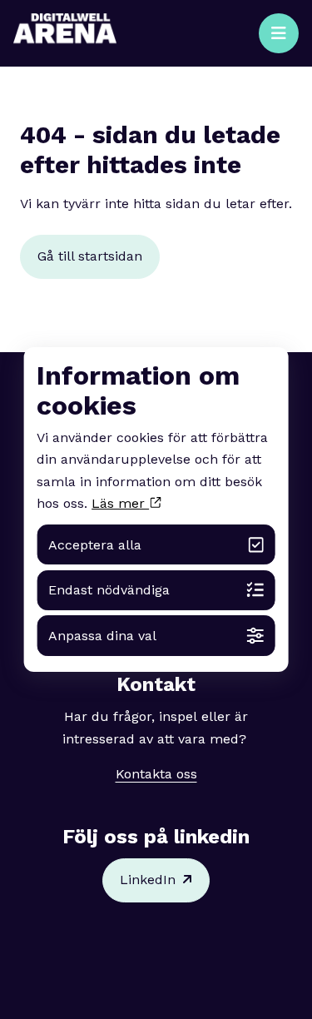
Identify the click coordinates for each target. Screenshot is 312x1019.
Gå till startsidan (89, 256)
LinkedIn (148, 879)
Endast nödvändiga (109, 590)
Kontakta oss (156, 774)
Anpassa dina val (102, 636)
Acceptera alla (94, 545)
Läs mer (120, 503)
